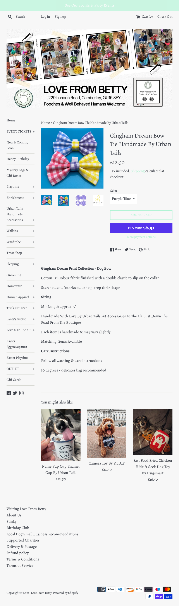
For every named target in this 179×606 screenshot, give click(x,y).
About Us (14, 515)
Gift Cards (14, 379)
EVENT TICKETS (20, 131)
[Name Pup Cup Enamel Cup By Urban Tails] (61, 435)
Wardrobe (20, 242)
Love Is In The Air (20, 330)
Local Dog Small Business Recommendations (42, 534)
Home (11, 120)
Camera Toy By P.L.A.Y (107, 463)
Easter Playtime (17, 357)
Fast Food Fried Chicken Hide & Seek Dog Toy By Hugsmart (152, 467)
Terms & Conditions (23, 559)
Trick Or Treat (20, 308)
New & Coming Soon (17, 145)
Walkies (20, 230)
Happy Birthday (18, 159)
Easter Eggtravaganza (17, 344)
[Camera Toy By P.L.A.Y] (107, 433)
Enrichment (20, 197)
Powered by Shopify (65, 593)
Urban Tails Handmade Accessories (20, 214)
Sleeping (20, 264)
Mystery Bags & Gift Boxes (17, 173)
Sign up (60, 16)
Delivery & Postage (22, 546)
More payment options (141, 237)
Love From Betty (41, 593)
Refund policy (18, 552)
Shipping (138, 171)
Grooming (14, 275)
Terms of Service (20, 565)
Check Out (164, 16)
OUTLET (20, 368)
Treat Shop (14, 252)
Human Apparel (20, 297)
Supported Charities (23, 540)
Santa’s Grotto (20, 319)
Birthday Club (18, 527)
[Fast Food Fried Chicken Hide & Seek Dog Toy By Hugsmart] (152, 432)
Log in (45, 16)
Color (113, 190)
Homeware (20, 286)
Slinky (12, 521)
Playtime (20, 186)
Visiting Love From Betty (26, 508)
